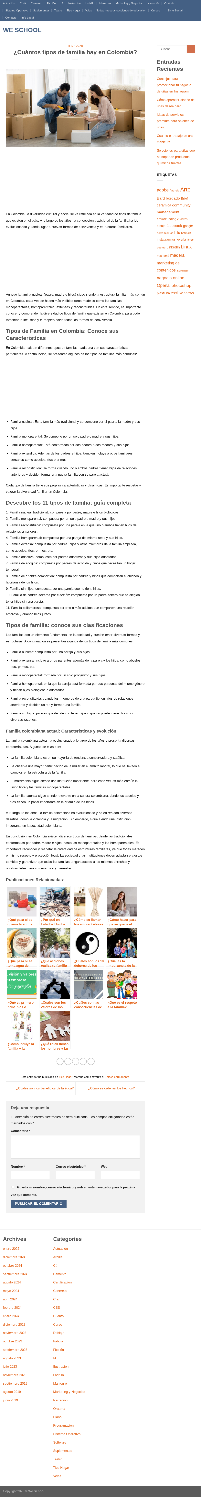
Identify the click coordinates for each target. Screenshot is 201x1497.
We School (22, 30)
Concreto (60, 1291)
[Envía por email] (75, 1061)
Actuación (9, 3)
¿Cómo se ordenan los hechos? (112, 1088)
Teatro (58, 10)
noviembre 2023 (14, 1333)
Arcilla (57, 1257)
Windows (186, 293)
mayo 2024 (11, 1291)
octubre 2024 (12, 1265)
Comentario (20, 1131)
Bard (161, 198)
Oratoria (169, 3)
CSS (56, 1307)
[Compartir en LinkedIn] (91, 1061)
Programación (63, 1425)
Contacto (10, 17)
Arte (185, 189)
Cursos (155, 10)
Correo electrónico (71, 1166)
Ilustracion (74, 3)
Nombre (18, 1166)
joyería (181, 239)
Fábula (58, 1341)
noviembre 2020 (14, 1375)
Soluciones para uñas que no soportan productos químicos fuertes (176, 156)
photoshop (181, 285)
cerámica (164, 205)
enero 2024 (11, 1316)
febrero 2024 (12, 1307)
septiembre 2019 (15, 1383)
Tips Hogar (73, 10)
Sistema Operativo (16, 10)
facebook (174, 226)
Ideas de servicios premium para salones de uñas (175, 121)
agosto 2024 (12, 1282)
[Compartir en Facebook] (60, 1061)
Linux (186, 246)
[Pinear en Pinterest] (83, 1061)
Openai (164, 285)
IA (62, 3)
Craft (23, 3)
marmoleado (182, 271)
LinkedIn (173, 247)
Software (59, 1442)
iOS (173, 239)
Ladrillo (89, 3)
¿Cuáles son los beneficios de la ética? (44, 1088)
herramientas (165, 232)
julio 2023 (10, 1366)
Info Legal (27, 17)
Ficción (51, 3)
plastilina (163, 293)
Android (174, 190)
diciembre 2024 (14, 1257)
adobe (163, 190)
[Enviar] (191, 49)
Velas (88, 10)
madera (177, 255)
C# (55, 1265)
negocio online (170, 277)
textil (174, 293)
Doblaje (58, 1333)
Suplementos (41, 10)
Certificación (62, 1282)
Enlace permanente (117, 1076)
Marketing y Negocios (129, 3)
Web (104, 1166)
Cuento (58, 1316)
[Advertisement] (75, 181)
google (188, 226)
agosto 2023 (12, 1358)
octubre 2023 (12, 1341)
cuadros (182, 219)
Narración (153, 3)
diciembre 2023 (14, 1324)
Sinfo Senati (175, 10)
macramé (163, 255)
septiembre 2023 (15, 1350)
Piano (57, 1417)
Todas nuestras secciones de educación (121, 10)
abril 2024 (10, 1299)
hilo (177, 233)
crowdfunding (166, 219)
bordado (173, 198)
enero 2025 (11, 1249)
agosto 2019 (12, 1392)
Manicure (105, 3)
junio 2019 (10, 1400)
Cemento (36, 3)
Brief (184, 198)
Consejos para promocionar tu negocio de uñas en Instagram (174, 85)
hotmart (186, 232)
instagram (164, 239)
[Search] (49, 30)
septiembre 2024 (15, 1274)
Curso (57, 1324)
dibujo (161, 226)
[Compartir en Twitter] (67, 1061)
